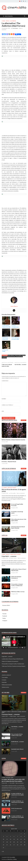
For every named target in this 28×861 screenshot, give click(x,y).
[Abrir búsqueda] (25, 16)
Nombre (4, 398)
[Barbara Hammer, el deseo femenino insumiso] (14, 430)
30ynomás (4, 711)
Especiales (4, 682)
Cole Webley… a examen (17, 726)
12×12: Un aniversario (16, 808)
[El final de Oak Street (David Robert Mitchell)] (6, 526)
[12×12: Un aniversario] (6, 808)
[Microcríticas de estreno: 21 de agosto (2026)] (14, 479)
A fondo (3, 20)
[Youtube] (20, 1)
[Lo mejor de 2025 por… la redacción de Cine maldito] (6, 793)
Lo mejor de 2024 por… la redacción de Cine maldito (17, 801)
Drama (23, 355)
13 (14, 839)
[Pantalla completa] (24, 647)
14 (17, 839)
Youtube (4, 613)
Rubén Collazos (14, 558)
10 (3, 839)
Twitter (4, 618)
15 (21, 839)
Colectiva (8, 777)
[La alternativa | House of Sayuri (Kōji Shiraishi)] (6, 569)
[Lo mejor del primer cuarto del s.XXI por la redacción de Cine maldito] (14, 761)
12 (10, 839)
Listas (12, 777)
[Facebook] (21, 1)
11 (7, 839)
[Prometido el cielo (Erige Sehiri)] (6, 511)
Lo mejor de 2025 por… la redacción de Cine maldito (17, 794)
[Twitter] (23, 1)
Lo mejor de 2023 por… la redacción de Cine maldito (17, 816)
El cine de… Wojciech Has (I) (9, 461)
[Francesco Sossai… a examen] (14, 695)
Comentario (5, 380)
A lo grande (4, 487)
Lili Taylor (4, 356)
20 (14, 842)
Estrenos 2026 (5, 605)
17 (3, 842)
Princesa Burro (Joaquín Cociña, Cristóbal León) (17, 584)
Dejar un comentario (21, 493)
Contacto (4, 679)
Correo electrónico (8, 405)
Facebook (4, 616)
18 (7, 842)
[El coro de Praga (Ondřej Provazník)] (6, 504)
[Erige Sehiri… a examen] (14, 545)
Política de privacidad (7, 684)
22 (21, 842)
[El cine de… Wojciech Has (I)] (14, 452)
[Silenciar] (22, 647)
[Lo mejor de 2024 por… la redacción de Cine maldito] (6, 801)
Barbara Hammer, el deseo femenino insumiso (13, 439)
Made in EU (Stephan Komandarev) (16, 577)
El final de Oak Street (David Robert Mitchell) (18, 527)
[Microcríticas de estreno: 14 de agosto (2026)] (6, 519)
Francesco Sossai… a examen (11, 714)
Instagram (4, 620)
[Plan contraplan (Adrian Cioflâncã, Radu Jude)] (6, 734)
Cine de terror (18, 355)
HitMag (14, 859)
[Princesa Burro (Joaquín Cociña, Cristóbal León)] (6, 584)
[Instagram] (25, 1)
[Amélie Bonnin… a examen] (6, 741)
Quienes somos (5, 687)
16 (24, 839)
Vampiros (4, 357)
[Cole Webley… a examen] (6, 726)
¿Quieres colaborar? (6, 675)
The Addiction (19, 356)
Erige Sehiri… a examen (9, 556)
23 (24, 842)
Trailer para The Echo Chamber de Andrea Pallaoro (13, 666)
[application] (14, 642)
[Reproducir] (3, 647)
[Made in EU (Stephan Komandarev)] (6, 576)
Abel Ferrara (11, 355)
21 (17, 842)
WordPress (10, 859)
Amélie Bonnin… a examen (17, 741)
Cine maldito (13, 493)
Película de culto (11, 356)
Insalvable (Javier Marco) (17, 749)
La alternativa (13, 20)
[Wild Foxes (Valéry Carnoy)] (6, 591)
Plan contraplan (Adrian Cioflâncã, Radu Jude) (17, 734)
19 (10, 842)
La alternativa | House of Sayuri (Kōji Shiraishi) (12, 659)
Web (3, 411)
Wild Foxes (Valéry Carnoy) (17, 591)
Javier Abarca (15, 28)
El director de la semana (15, 554)
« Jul (3, 851)
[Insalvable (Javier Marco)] (6, 749)
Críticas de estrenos (12, 487)
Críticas (7, 20)
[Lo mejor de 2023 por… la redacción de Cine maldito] (6, 816)
